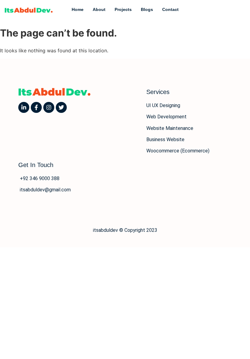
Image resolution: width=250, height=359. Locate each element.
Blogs (147, 9)
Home (78, 9)
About (99, 9)
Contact (170, 9)
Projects (123, 9)
